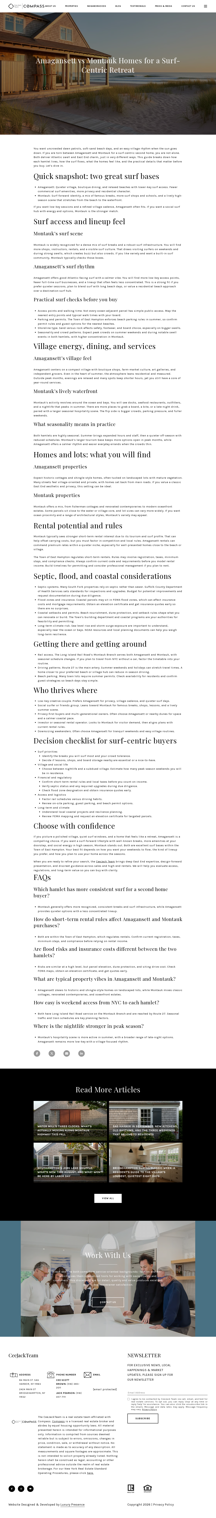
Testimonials (138, 6)
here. (90, 1473)
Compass (58, 1421)
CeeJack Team (105, 861)
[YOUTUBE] (30, 1488)
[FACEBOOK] (11, 1488)
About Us (50, 6)
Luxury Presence (72, 1504)
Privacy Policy (149, 1409)
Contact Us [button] (108, 1302)
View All (108, 1198)
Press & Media (163, 6)
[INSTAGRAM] (21, 1488)
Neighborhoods (96, 6)
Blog (118, 6)
